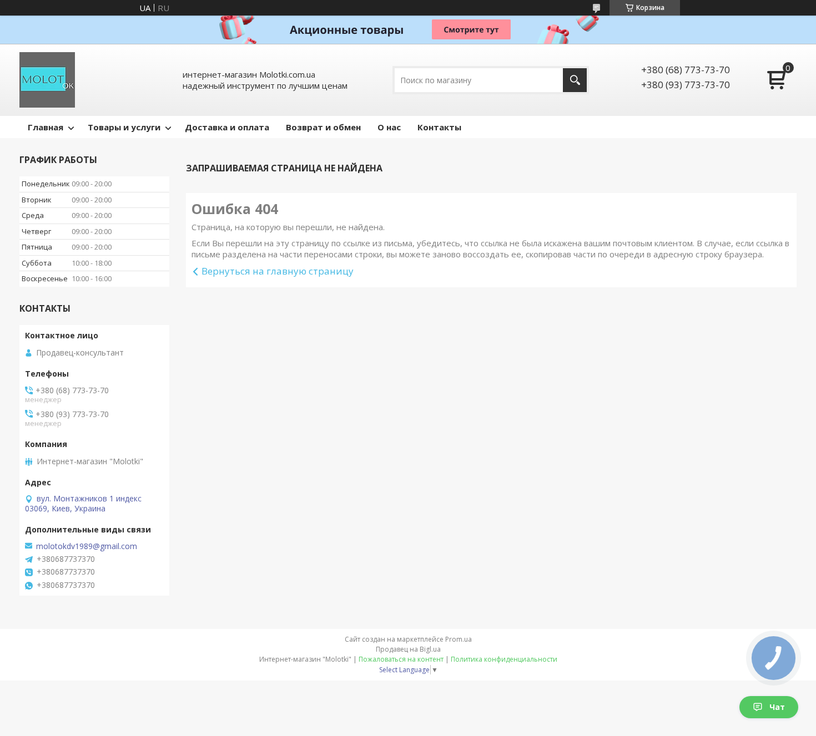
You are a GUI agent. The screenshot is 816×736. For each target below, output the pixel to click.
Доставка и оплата (227, 127)
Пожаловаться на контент (401, 659)
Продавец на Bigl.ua (408, 649)
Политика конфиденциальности (504, 659)
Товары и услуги (124, 127)
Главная (45, 127)
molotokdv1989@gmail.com (86, 546)
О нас (389, 127)
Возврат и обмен (323, 127)
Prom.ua (458, 639)
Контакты (439, 127)
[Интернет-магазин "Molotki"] (47, 80)
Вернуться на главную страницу (278, 271)
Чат (777, 707)
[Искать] (575, 80)
